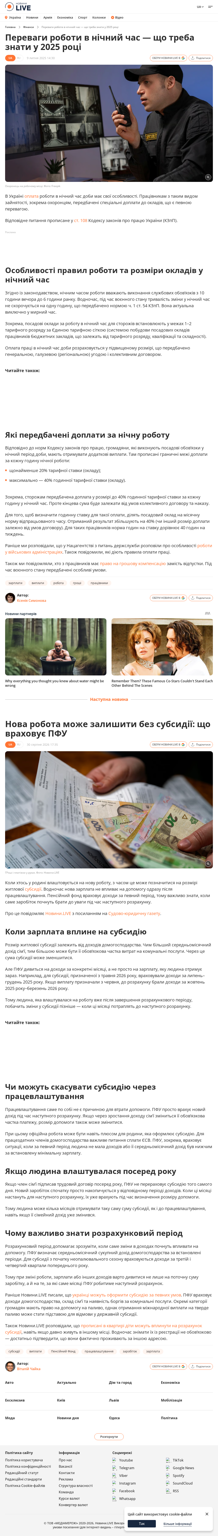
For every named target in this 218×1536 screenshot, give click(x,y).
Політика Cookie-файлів (25, 1485)
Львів (114, 1400)
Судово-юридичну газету (134, 913)
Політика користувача (24, 1460)
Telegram (126, 1468)
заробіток (130, 1351)
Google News (183, 1468)
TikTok (178, 1460)
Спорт (82, 17)
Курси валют (69, 1498)
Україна (15, 17)
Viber (123, 1475)
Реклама (66, 1479)
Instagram (127, 1483)
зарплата (153, 1351)
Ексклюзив (15, 1400)
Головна (10, 27)
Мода (10, 1418)
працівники (99, 583)
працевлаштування (99, 1351)
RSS (176, 1491)
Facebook (127, 1491)
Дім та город (120, 1382)
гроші (77, 583)
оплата (31, 196)
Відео (119, 17)
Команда (66, 1492)
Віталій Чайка (28, 1368)
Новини (32, 17)
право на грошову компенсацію (133, 563)
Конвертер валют (73, 1504)
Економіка (65, 17)
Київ (61, 1400)
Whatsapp (127, 1498)
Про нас (65, 1460)
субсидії (33, 889)
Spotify (178, 1475)
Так (142, 1523)
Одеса (114, 1418)
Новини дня (68, 1418)
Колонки (99, 17)
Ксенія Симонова (31, 600)
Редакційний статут (22, 1472)
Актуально (66, 1382)
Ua (199, 7)
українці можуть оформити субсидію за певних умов (126, 1295)
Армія (47, 17)
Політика (169, 1418)
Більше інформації (178, 1524)
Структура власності (76, 1485)
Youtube (126, 1460)
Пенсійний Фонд (63, 1351)
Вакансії (65, 1466)
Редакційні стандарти (23, 1479)
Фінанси (28, 27)
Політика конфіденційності (28, 1466)
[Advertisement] (82, 245)
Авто (9, 1382)
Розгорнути (109, 1437)
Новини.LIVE (58, 913)
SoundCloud (183, 1483)
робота (58, 583)
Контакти (67, 1472)
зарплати (15, 583)
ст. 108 (80, 220)
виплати (38, 583)
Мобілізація (171, 1400)
